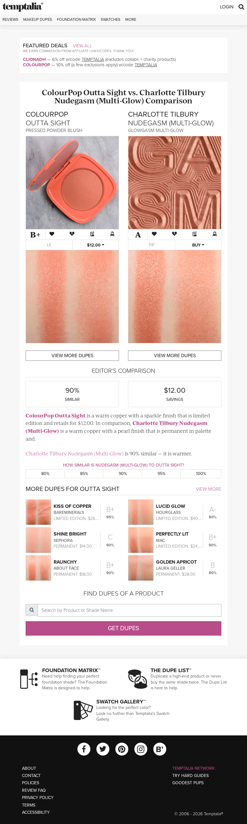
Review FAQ (34, 790)
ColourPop (36, 65)
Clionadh (34, 59)
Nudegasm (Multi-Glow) (99, 100)
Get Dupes (123, 628)
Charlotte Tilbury (172, 92)
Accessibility (36, 812)
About (29, 768)
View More (208, 489)
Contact (31, 775)
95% (161, 473)
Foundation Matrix (76, 19)
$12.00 (94, 245)
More (130, 19)
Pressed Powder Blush (54, 130)
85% (84, 473)
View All (82, 46)
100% (201, 473)
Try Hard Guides (190, 775)
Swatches (110, 19)
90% (123, 473)
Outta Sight (105, 92)
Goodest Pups (188, 782)
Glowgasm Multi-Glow (155, 130)
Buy (197, 245)
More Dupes (72, 356)
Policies (30, 782)
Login (226, 7)
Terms (28, 805)
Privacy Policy (38, 797)
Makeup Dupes (37, 19)
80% (45, 473)
